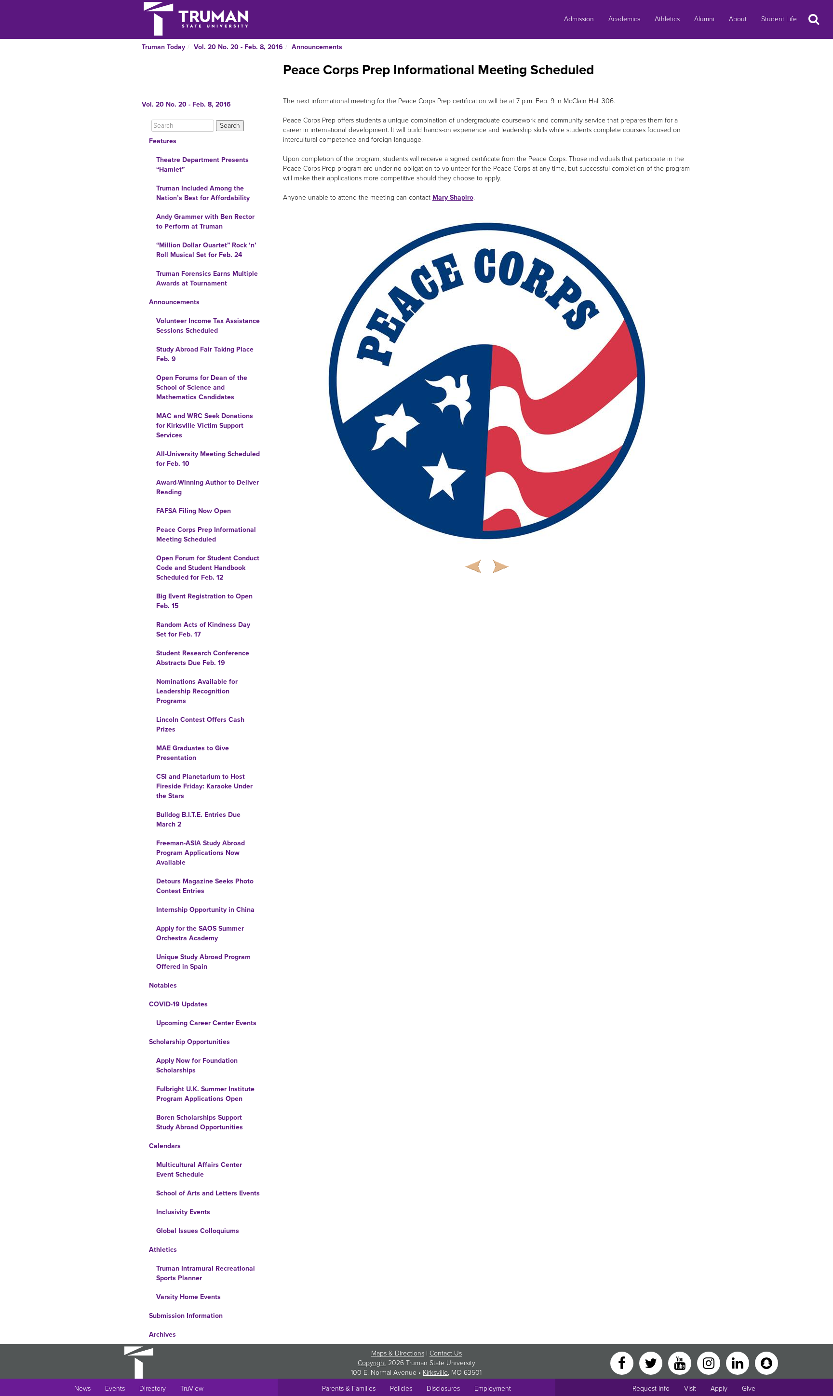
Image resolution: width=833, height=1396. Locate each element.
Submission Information (186, 1316)
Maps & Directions (397, 1353)
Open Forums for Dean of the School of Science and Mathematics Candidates (201, 387)
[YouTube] (680, 1362)
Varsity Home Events (188, 1297)
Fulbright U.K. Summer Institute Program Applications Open (205, 1094)
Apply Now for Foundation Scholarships (197, 1065)
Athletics (667, 19)
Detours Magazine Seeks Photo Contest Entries (205, 886)
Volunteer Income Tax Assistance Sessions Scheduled (208, 326)
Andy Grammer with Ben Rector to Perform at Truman (205, 221)
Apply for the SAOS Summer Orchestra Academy (200, 933)
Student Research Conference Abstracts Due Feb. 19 (202, 658)
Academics (624, 19)
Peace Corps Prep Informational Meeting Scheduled (206, 534)
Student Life (779, 19)
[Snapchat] (766, 1362)
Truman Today (163, 47)
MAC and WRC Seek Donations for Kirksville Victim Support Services (204, 425)
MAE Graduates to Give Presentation (192, 753)
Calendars (165, 1146)
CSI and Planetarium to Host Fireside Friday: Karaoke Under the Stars (204, 786)
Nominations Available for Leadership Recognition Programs (197, 691)
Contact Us (446, 1353)
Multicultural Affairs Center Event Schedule (199, 1170)
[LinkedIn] (738, 1362)
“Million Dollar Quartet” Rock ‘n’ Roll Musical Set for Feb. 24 (206, 250)
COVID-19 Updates (178, 1004)
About (738, 19)
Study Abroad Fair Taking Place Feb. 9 (205, 354)
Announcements (317, 47)
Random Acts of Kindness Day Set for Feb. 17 (203, 629)
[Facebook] (622, 1362)
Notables (163, 985)
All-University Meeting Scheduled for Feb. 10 (208, 459)
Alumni (704, 19)
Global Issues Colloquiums (197, 1231)
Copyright (372, 1363)
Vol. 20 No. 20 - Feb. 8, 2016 (238, 47)
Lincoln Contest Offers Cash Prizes (200, 724)
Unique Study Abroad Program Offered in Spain (203, 962)
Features (162, 141)
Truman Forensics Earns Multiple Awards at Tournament (207, 278)
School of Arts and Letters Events (208, 1193)
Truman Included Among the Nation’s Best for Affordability (203, 193)
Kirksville (435, 1373)
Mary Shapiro (452, 197)
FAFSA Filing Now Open (193, 511)
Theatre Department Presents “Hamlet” (202, 165)
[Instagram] (709, 1362)
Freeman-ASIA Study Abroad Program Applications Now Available (200, 853)
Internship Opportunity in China (205, 910)
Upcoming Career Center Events (206, 1023)
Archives (162, 1334)
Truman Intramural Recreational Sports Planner (205, 1273)
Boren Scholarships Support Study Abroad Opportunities (199, 1122)
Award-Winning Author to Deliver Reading (207, 487)
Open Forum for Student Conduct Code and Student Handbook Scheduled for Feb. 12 (207, 568)
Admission (579, 19)
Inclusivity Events (183, 1212)
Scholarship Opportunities (189, 1042)
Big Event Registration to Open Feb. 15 (204, 601)
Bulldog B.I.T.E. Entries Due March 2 (198, 819)
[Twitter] (651, 1362)
